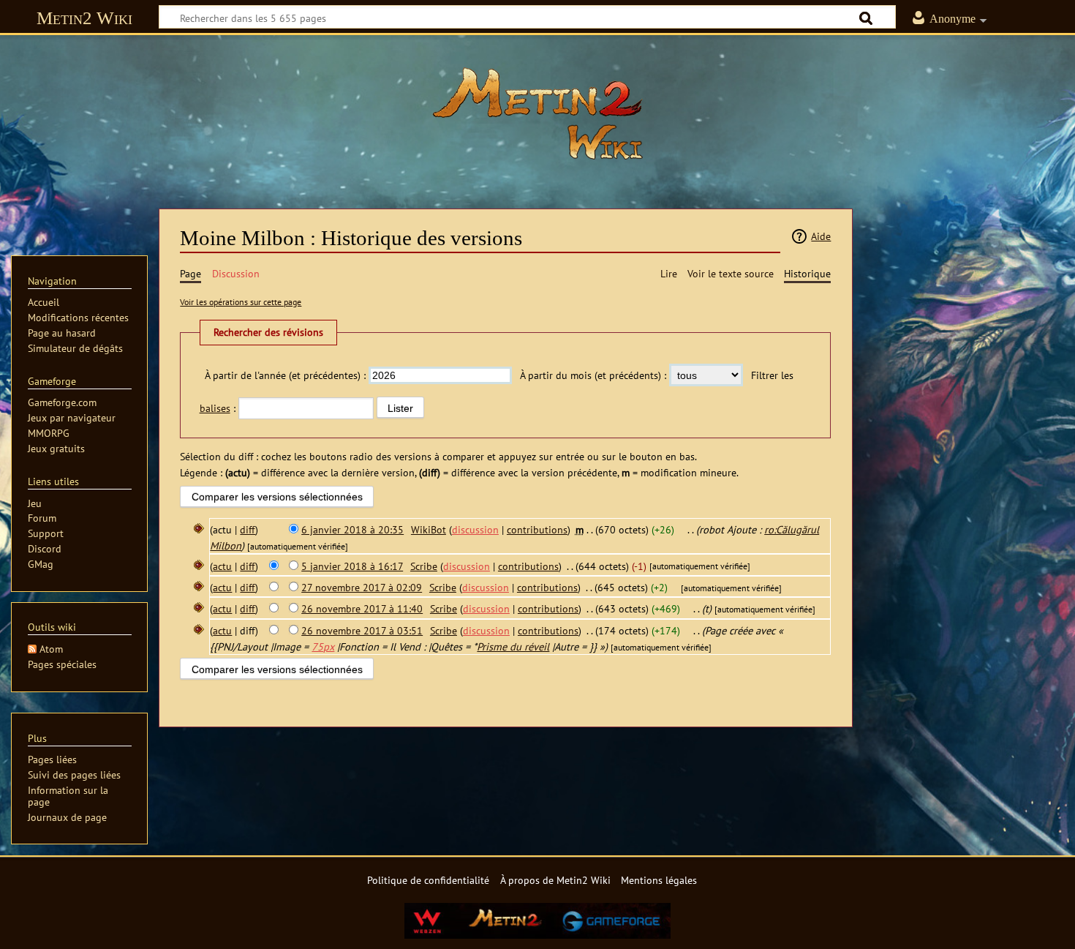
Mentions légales (659, 880)
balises (215, 408)
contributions (537, 529)
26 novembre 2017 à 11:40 (362, 608)
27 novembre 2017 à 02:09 (361, 587)
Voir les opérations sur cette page (240, 301)
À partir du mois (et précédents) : (593, 375)
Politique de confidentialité (428, 880)
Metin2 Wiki (84, 18)
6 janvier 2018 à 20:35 (352, 529)
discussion (475, 529)
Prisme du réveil (513, 646)
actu (222, 566)
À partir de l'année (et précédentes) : (285, 375)
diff (247, 529)
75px (323, 646)
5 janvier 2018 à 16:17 (352, 566)
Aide (821, 236)
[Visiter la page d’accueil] (537, 113)
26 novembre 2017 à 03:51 (362, 630)
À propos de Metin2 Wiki (555, 880)
